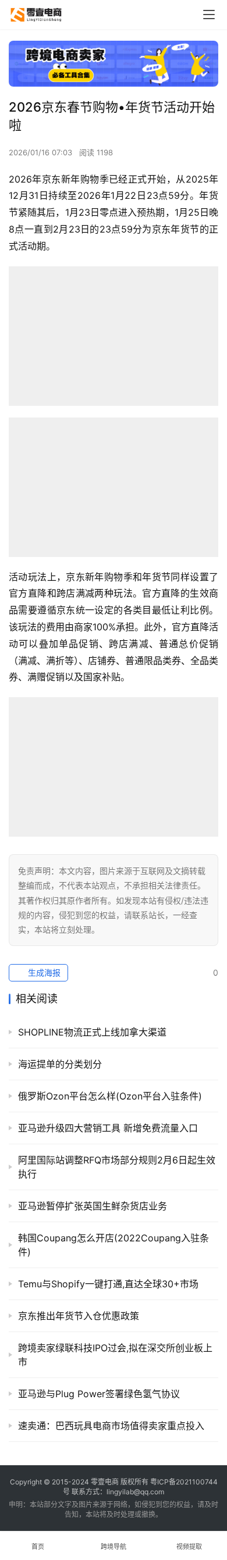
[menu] (209, 14)
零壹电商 (105, 1481)
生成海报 (43, 972)
